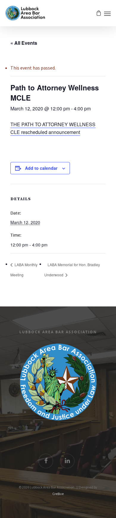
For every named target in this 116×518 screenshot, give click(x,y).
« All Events (23, 42)
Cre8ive (58, 493)
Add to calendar (41, 168)
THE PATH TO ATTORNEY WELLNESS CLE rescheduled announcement (52, 128)
